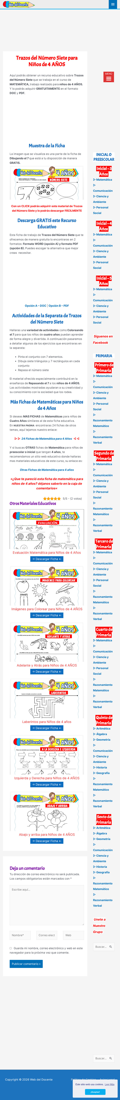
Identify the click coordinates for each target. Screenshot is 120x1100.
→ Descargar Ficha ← (47, 559)
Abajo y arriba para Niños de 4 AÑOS (47, 834)
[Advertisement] (60, 29)
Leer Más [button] (109, 1084)
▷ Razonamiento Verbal (103, 437)
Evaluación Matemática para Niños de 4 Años (47, 552)
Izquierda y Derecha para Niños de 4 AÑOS (46, 778)
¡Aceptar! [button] (95, 1092)
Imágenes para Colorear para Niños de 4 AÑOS (46, 609)
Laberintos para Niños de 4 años (46, 722)
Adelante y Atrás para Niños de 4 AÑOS (47, 665)
